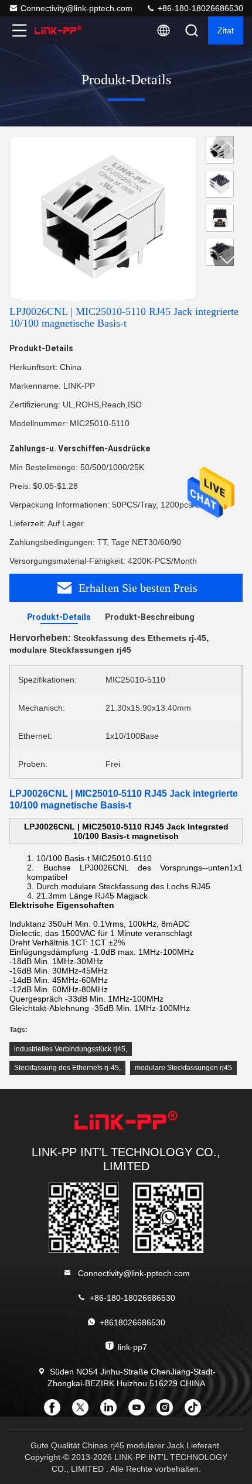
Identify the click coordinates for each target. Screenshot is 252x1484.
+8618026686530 (132, 1322)
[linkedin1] (112, 1411)
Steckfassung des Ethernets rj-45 (66, 1068)
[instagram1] (168, 1411)
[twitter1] (84, 1411)
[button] (227, 259)
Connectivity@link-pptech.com (76, 8)
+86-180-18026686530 (199, 8)
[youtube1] (140, 1411)
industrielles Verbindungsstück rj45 (69, 1049)
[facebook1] (56, 1411)
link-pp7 (132, 1347)
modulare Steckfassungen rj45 (183, 1068)
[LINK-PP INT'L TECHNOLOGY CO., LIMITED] (58, 30)
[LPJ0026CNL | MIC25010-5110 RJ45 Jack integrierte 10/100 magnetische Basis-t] (103, 218)
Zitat (225, 30)
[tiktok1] (196, 1411)
